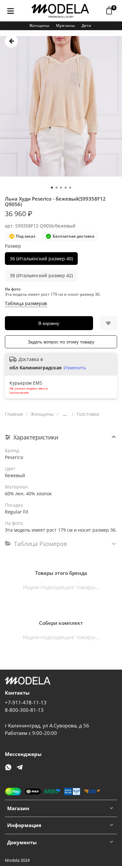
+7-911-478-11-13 (26, 702)
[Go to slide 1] (52, 188)
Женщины (39, 25)
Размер (13, 246)
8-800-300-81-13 (24, 710)
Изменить (74, 368)
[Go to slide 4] (66, 188)
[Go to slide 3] (61, 188)
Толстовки (87, 414)
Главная (14, 414)
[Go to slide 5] (70, 188)
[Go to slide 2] (57, 188)
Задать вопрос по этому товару (61, 341)
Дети (86, 25)
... (65, 414)
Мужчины (65, 25)
